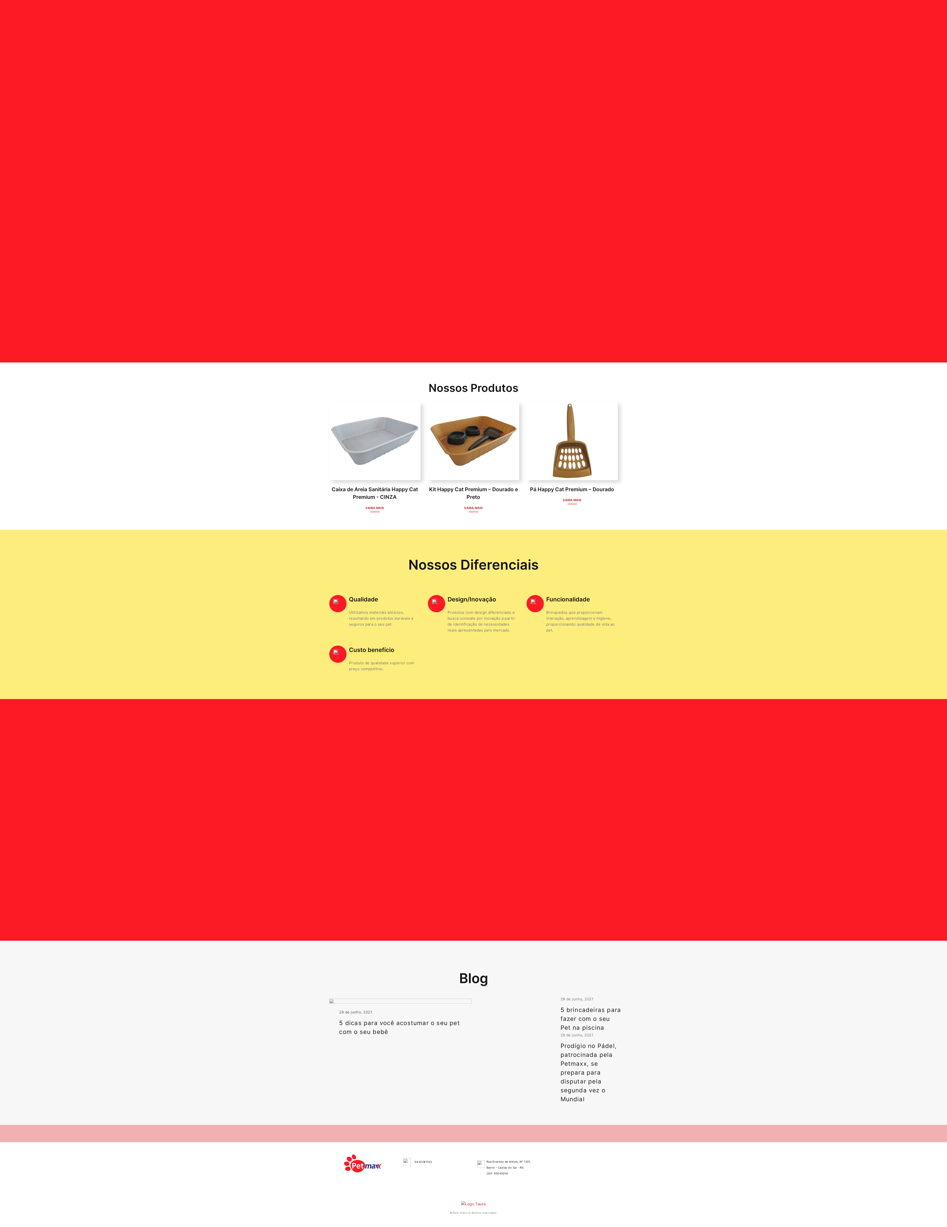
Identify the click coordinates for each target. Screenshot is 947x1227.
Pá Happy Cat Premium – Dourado (572, 489)
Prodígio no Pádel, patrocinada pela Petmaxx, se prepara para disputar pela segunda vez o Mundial (589, 1072)
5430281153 (423, 1162)
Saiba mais (374, 508)
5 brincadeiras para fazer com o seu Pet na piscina (591, 1018)
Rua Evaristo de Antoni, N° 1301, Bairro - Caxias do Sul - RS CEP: (509, 1167)
